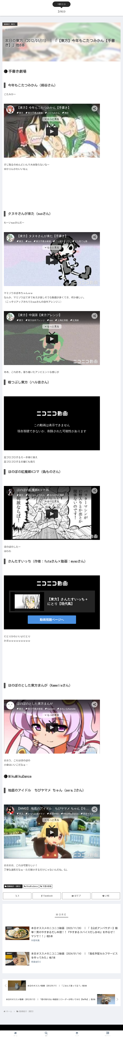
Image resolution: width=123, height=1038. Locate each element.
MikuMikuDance (32, 886)
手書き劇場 (46, 886)
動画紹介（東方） (14, 886)
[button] (113, 599)
